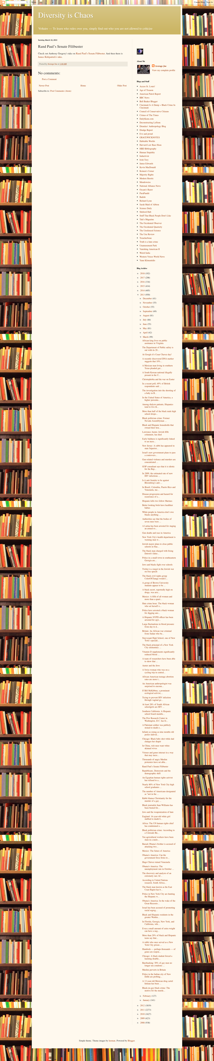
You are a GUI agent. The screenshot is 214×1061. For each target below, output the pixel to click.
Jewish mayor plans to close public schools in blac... (157, 545)
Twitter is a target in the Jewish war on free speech (158, 570)
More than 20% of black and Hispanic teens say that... (159, 936)
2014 (142, 290)
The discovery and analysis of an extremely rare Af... (156, 874)
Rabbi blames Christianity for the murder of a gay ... (157, 799)
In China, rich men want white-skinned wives (156, 747)
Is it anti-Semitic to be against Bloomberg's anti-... (155, 481)
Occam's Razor (146, 189)
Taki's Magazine (147, 219)
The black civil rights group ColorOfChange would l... (155, 577)
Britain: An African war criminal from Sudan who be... (157, 632)
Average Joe (160, 66)
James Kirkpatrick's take (50, 56)
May (145, 328)
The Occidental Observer (151, 223)
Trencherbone (146, 237)
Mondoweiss (145, 182)
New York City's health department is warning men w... (158, 538)
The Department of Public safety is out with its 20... (157, 348)
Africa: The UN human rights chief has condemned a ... (158, 824)
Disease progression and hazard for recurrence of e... (157, 495)
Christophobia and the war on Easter (158, 379)
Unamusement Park (148, 245)
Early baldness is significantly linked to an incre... (158, 440)
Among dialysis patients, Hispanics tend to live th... (157, 405)
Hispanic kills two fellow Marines (157, 500)
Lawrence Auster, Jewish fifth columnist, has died (155, 433)
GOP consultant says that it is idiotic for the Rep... (158, 468)
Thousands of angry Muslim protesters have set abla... (154, 761)
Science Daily (146, 208)
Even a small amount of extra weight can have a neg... (158, 930)
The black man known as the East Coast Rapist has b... (157, 888)
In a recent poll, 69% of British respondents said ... (156, 385)
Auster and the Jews (151, 665)
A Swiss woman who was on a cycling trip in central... (155, 671)
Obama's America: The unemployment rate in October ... (158, 867)
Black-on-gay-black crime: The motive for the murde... (156, 989)
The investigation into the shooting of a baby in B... (159, 392)
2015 (142, 285)
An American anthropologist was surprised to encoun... (156, 685)
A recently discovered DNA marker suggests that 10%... (158, 360)
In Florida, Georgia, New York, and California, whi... (158, 923)
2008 (142, 1022)
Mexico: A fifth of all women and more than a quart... (157, 598)
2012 (142, 1005)
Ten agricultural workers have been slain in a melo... (157, 838)
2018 (142, 273)
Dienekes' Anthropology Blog (153, 126)
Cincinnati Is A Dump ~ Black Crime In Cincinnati (157, 106)
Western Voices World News (152, 256)
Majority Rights (147, 174)
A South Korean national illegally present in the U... (157, 374)
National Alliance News (150, 185)
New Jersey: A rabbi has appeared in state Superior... (158, 447)
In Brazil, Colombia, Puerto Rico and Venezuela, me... (158, 488)
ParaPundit (144, 193)
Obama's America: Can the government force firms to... (156, 856)
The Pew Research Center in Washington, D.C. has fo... (155, 719)
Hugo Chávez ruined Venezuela (156, 862)
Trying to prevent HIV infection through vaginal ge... (156, 699)
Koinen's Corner (147, 170)
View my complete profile (163, 70)
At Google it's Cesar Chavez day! (157, 354)
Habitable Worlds (147, 141)
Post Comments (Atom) (60, 90)
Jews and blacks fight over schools (157, 564)
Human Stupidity (147, 152)
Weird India (145, 252)
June (145, 324)
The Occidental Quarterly (151, 226)
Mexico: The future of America (156, 850)
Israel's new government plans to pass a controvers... (158, 454)
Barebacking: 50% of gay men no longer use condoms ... (157, 964)
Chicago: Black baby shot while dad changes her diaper (158, 740)
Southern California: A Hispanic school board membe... (156, 712)
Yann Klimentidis (147, 260)
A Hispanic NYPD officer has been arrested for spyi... (157, 618)
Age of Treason (146, 90)
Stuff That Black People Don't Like (155, 215)
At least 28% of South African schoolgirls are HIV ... (155, 705)
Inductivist (144, 155)
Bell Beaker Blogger (149, 101)
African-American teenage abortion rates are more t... (158, 678)
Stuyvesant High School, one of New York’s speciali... (158, 639)
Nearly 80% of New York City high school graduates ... (158, 786)
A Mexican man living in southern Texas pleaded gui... (157, 367)
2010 (142, 1013)
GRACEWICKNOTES (150, 137)
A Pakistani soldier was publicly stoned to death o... (156, 726)
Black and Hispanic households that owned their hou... (158, 426)
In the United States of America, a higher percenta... (157, 399)
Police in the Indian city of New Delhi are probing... (156, 975)
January (146, 1000)
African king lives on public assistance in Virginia (154, 342)
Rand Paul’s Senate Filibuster (90, 53)
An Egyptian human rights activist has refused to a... (157, 779)
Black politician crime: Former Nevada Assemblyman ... (156, 419)
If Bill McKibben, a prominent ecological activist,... (156, 692)
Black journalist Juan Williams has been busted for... (157, 806)
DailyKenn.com (147, 118)
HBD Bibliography (148, 148)
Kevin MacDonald (148, 167)
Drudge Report (146, 129)
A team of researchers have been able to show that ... (158, 660)
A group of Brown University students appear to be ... (155, 584)
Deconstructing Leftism (150, 122)
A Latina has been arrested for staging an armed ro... (159, 527)
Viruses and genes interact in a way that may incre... (157, 754)
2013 (142, 294)
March (146, 336)
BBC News (144, 97)
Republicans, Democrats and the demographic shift (156, 772)
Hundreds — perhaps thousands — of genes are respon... (158, 950)
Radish (143, 196)
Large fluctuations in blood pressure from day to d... (158, 625)
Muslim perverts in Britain (154, 969)
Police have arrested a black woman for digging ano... (158, 611)
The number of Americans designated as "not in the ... (158, 792)
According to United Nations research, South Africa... (155, 881)
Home (83, 85)
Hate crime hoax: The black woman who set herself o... (158, 604)
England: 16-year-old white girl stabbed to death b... (156, 817)
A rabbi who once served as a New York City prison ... (157, 943)
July (145, 319)
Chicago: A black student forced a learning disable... (157, 957)
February (147, 995)
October (147, 306)
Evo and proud (146, 133)
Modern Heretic (147, 178)
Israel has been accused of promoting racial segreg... (158, 909)
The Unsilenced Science (150, 230)
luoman (112, 1040)
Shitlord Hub (145, 211)
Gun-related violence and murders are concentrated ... (159, 461)
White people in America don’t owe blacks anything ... (158, 513)
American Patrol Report (150, 93)
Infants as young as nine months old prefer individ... (158, 733)
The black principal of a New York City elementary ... (157, 646)
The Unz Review (147, 234)
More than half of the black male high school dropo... (159, 412)
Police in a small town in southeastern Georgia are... (159, 559)
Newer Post (44, 85)
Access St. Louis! (147, 86)
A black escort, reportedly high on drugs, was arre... (157, 591)
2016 (142, 281)
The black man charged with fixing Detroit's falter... (157, 552)
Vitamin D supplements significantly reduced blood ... (158, 653)
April (145, 332)
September (148, 311)
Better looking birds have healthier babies (157, 506)
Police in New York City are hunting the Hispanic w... (158, 895)
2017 (142, 277)
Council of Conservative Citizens (154, 111)
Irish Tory (144, 159)
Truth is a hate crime (149, 241)
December (147, 298)
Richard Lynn (146, 200)
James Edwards (146, 163)
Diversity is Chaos (65, 15)
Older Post (122, 85)
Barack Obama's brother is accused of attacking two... (158, 845)
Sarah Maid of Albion (149, 204)
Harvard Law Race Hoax (151, 144)
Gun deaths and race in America (156, 532)
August (146, 315)
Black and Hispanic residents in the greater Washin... (157, 916)
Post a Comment (49, 79)
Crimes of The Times (149, 115)
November (148, 302)
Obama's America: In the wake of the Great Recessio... (158, 902)
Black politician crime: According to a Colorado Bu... (158, 831)
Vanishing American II (150, 249)
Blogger (131, 1040)
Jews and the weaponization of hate (157, 811)
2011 (142, 1009)
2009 (142, 1018)
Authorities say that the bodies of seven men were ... (157, 520)
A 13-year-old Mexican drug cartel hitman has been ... (157, 982)
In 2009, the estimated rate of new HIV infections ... (157, 474)
